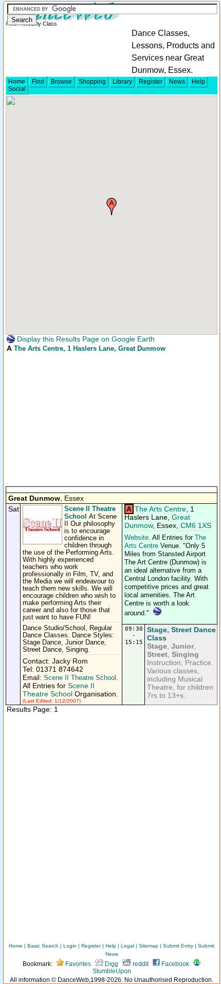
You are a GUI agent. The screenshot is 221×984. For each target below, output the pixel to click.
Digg (110, 964)
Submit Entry (178, 946)
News (177, 81)
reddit (140, 964)
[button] (111, 206)
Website (136, 537)
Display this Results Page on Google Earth (85, 339)
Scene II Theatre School (80, 678)
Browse (61, 81)
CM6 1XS (195, 525)
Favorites (77, 964)
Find (38, 81)
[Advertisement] (83, 418)
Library (122, 81)
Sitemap (148, 946)
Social (17, 88)
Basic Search (43, 946)
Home (16, 81)
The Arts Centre (38, 348)
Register (150, 81)
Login (70, 946)
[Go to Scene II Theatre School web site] (43, 542)
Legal (127, 946)
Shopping (92, 81)
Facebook (174, 964)
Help (198, 81)
